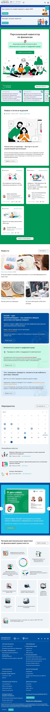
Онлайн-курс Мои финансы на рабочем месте (36, 676)
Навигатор (28, 650)
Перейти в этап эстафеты (25, 52)
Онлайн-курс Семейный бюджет (7, 655)
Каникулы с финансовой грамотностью (36, 659)
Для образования (26, 456)
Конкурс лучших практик (11, 18)
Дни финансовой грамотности (34, 657)
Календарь (29, 686)
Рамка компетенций (31, 646)
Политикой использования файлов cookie (22, 705)
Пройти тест (8, 365)
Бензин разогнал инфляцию (9, 301)
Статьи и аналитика (7, 646)
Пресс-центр (29, 688)
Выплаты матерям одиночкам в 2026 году (12, 222)
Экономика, (4, 298)
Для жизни (25, 465)
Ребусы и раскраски (7, 686)
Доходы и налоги (43, 170)
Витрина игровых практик (32, 663)
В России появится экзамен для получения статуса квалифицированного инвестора (23, 275)
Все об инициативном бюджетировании (12, 698)
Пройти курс (8, 340)
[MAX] (48, 639)
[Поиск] (45, 2)
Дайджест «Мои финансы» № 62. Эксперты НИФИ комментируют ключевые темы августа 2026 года (37, 186)
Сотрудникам (29, 673)
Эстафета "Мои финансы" (9, 650)
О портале (28, 684)
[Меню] (47, 8)
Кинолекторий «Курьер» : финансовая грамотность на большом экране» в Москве (28, 462)
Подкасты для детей (7, 690)
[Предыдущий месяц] (43, 412)
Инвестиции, (4, 272)
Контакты (28, 690)
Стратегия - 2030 (6, 675)
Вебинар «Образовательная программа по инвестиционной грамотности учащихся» (27, 453)
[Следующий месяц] (47, 412)
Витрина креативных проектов (34, 661)
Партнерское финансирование (10, 652)
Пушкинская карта (7, 688)
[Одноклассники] (42, 639)
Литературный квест (31, 654)
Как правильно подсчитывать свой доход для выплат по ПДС (12, 184)
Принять (11, 709)
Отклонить (4, 709)
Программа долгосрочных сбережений (12, 648)
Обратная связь (30, 697)
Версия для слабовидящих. (34, 701)
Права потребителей (24, 113)
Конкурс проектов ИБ (7, 700)
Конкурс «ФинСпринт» (16, 471)
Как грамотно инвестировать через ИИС (17, 9)
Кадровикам (29, 671)
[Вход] (48, 2)
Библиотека (29, 648)
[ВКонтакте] (39, 639)
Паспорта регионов (7, 671)
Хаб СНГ (4, 677)
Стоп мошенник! (6, 684)
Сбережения (19, 170)
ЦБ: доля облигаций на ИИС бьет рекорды (36, 302)
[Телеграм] (45, 639)
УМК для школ (29, 652)
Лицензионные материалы (33, 665)
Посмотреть (10, 528)
